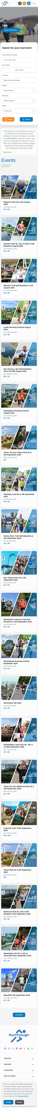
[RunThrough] (5, 3)
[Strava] (25, 1049)
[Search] (24, 3)
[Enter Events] (20, 3)
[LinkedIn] (17, 1049)
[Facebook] (5, 1049)
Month (4, 106)
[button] (19, 203)
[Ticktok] (29, 1049)
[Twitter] (13, 1049)
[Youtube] (21, 1049)
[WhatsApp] (32, 1049)
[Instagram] (9, 1049)
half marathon (12, 138)
